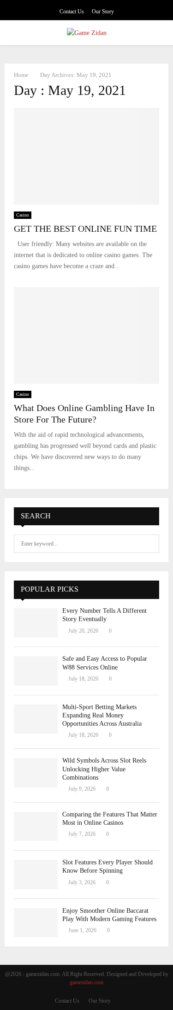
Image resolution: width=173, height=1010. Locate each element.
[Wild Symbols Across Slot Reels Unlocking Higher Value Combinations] (36, 772)
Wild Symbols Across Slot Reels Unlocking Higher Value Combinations (104, 769)
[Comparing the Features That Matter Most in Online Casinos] (36, 826)
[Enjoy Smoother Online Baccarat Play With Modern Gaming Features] (36, 922)
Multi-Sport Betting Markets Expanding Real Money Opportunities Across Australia (102, 715)
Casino (22, 214)
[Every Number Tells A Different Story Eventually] (36, 622)
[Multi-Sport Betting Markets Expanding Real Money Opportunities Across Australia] (36, 719)
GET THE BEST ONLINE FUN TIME (85, 228)
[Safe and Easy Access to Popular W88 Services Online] (36, 670)
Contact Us (72, 11)
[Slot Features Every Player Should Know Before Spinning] (36, 874)
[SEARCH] (149, 543)
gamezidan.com (86, 982)
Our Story (103, 11)
